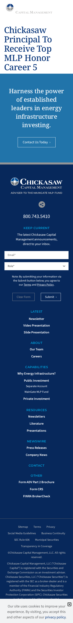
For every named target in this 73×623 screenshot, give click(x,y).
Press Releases (37, 448)
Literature (37, 423)
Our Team (36, 349)
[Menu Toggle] (64, 8)
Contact (37, 465)
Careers (36, 356)
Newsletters (36, 416)
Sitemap (23, 527)
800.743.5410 (36, 216)
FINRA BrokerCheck (36, 496)
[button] (69, 604)
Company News (36, 455)
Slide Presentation (36, 332)
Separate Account (36, 386)
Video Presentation (36, 325)
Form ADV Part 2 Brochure (36, 482)
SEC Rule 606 (22, 540)
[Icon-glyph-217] (31, 204)
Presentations (36, 430)
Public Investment (36, 380)
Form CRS (36, 489)
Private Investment (36, 399)
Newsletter (36, 319)
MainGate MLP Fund (36, 392)
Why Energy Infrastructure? (36, 373)
